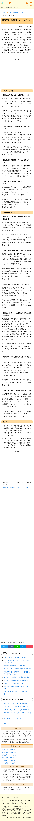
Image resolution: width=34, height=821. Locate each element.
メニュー (31, 5)
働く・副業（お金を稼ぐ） (9, 757)
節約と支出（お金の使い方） (10, 755)
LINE (17, 646)
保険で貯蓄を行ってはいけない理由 (15, 703)
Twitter (4, 646)
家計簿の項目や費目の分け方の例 (14, 666)
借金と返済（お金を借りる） (10, 763)
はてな (23, 646)
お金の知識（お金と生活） (9, 749)
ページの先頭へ (5, 723)
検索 (27, 5)
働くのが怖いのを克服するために (14, 683)
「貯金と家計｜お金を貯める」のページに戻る (14, 487)
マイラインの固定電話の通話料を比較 (16, 680)
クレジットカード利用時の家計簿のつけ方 (17, 669)
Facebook (11, 646)
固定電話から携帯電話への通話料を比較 (17, 677)
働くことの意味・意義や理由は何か (15, 657)
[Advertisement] (17, 73)
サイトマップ (17, 797)
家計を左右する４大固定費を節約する (16, 706)
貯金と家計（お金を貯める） (10, 752)
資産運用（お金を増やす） (9, 760)
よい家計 (8, 3)
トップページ (5, 797)
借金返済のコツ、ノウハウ (12, 718)
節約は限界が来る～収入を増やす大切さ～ (17, 710)
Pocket (29, 646)
